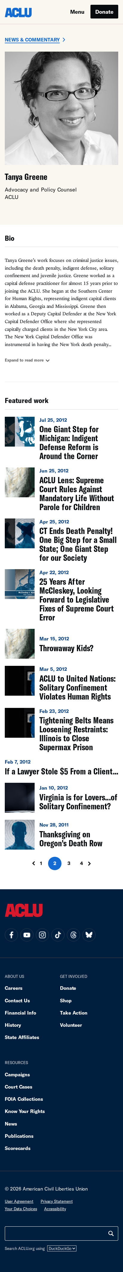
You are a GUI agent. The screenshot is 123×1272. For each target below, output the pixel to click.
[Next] (91, 863)
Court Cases (18, 1086)
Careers (13, 988)
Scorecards (17, 1148)
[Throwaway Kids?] (61, 644)
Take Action (73, 1012)
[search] (111, 1233)
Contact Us (17, 1000)
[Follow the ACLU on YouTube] (26, 934)
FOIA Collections (24, 1099)
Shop (66, 1000)
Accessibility (55, 1208)
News (11, 1123)
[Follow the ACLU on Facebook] (11, 934)
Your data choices (21, 1208)
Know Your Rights (25, 1111)
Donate (104, 11)
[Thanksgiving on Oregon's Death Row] (61, 835)
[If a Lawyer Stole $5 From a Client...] (61, 767)
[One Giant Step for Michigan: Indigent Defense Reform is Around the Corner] (61, 438)
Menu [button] (77, 11)
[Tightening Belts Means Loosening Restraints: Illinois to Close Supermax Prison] (61, 729)
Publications (19, 1136)
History (13, 1025)
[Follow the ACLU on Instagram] (42, 934)
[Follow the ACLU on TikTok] (57, 934)
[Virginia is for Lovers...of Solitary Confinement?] (61, 798)
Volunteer (71, 1025)
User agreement (19, 1201)
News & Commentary (32, 39)
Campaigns (17, 1074)
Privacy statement (57, 1201)
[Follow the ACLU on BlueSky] (89, 934)
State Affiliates (22, 1037)
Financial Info (20, 1012)
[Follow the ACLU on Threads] (73, 934)
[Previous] (31, 863)
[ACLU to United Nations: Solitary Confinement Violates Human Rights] (61, 683)
